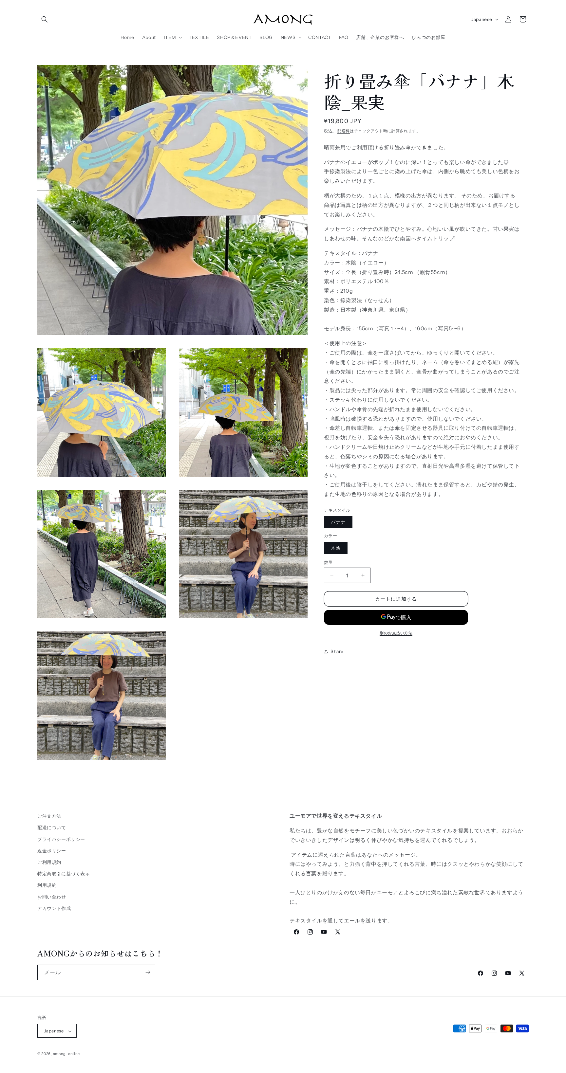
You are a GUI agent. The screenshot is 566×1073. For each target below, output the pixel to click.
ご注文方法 (49, 816)
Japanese (481, 19)
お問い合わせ (51, 897)
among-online (66, 1054)
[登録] (148, 972)
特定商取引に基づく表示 (63, 873)
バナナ (338, 522)
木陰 (336, 548)
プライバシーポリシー (61, 839)
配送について (51, 827)
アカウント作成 (54, 908)
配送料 (343, 130)
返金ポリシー (51, 850)
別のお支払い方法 (396, 632)
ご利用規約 (49, 862)
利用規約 (46, 885)
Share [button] (337, 651)
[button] (44, 19)
